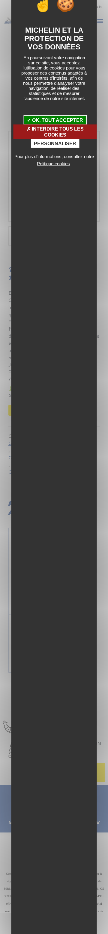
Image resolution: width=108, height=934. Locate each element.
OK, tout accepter (57, 120)
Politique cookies (53, 163)
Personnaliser (55, 143)
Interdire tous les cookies (57, 131)
